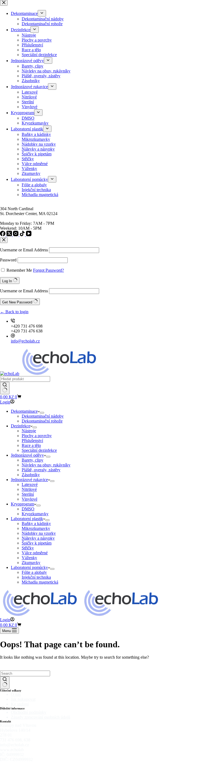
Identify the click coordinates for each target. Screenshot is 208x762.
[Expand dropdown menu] (42, 413)
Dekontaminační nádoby (43, 416)
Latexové (30, 484)
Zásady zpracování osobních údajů (40, 717)
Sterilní (28, 494)
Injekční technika (36, 577)
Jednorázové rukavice (29, 479)
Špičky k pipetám (36, 543)
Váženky (29, 557)
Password (8, 260)
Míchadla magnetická (40, 582)
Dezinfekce (20, 426)
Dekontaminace (24, 411)
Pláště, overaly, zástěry (41, 470)
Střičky (28, 548)
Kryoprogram (22, 504)
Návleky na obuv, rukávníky (46, 465)
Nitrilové (29, 489)
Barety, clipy (32, 460)
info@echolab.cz (25, 341)
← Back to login (14, 311)
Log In (7, 281)
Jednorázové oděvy (27, 455)
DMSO (28, 509)
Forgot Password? (48, 270)
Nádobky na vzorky (39, 533)
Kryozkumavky (35, 513)
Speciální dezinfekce (39, 450)
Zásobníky (31, 474)
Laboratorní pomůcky (29, 567)
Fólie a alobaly (34, 572)
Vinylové (29, 499)
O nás (16, 694)
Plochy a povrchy (37, 435)
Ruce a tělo (31, 445)
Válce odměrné (35, 552)
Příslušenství (32, 440)
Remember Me (19, 270)
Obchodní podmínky (28, 712)
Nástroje (29, 430)
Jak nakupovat (23, 699)
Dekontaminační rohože (42, 421)
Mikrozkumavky (36, 528)
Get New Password (17, 302)
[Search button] (4, 388)
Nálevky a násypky (38, 538)
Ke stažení (20, 704)
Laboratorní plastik (27, 518)
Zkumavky (31, 562)
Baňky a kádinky (36, 523)
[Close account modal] (4, 240)
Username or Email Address (24, 250)
